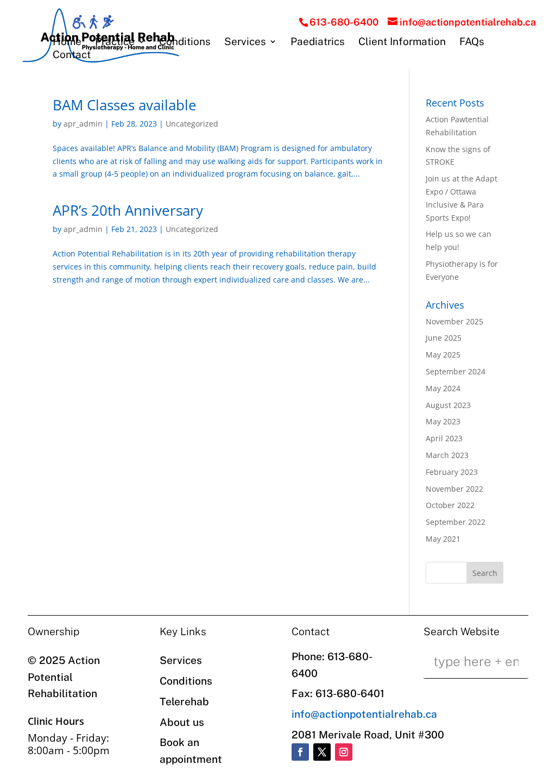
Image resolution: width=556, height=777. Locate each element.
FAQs (471, 42)
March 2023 (447, 455)
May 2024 (443, 388)
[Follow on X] (322, 752)
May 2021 (443, 539)
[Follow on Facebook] (300, 752)
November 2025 (454, 321)
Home (67, 42)
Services (245, 42)
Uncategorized (192, 123)
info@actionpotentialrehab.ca (364, 714)
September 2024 (455, 371)
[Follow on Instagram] (343, 752)
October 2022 (450, 505)
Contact (72, 55)
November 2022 (454, 489)
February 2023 (452, 472)
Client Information (402, 42)
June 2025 (444, 338)
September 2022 (455, 522)
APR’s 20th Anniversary (128, 210)
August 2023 (448, 405)
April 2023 (444, 438)
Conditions (185, 42)
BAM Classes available (125, 105)
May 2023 (443, 421)
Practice (115, 42)
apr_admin (83, 123)
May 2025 (443, 354)
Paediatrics (317, 42)
